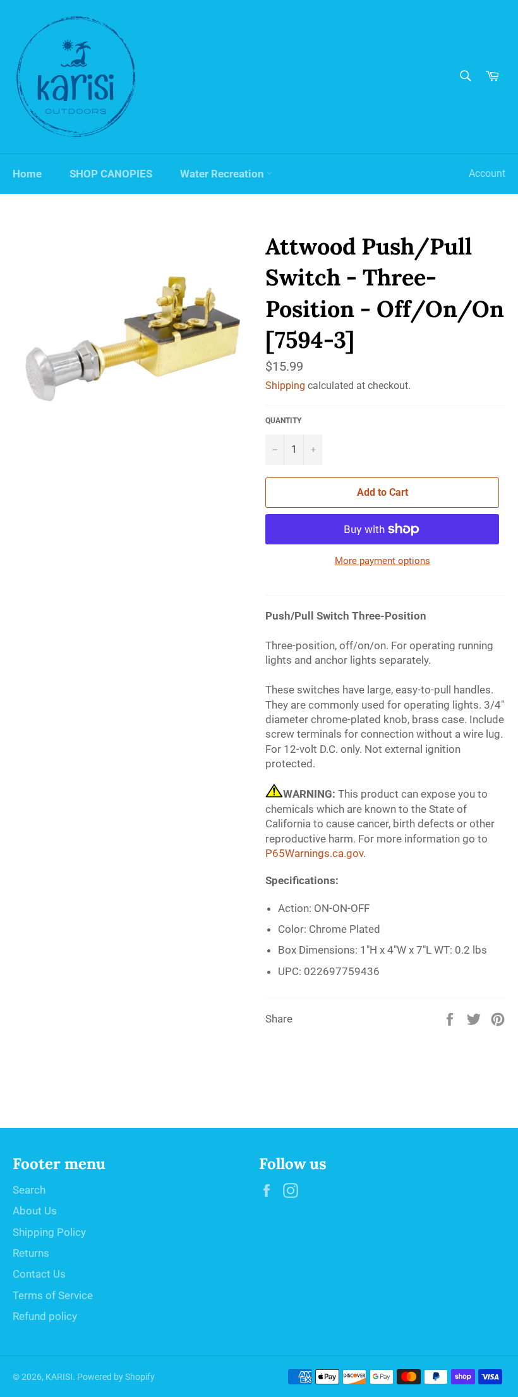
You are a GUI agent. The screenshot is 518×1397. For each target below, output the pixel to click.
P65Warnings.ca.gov (314, 853)
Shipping (285, 386)
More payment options (382, 561)
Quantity (283, 420)
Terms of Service (53, 1295)
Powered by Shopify (116, 1377)
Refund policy (45, 1316)
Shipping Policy (49, 1232)
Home (27, 173)
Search (29, 1190)
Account (487, 173)
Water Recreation (223, 173)
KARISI (59, 1377)
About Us (35, 1210)
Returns (31, 1253)
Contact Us (39, 1274)
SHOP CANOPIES (110, 173)
